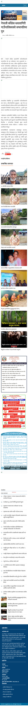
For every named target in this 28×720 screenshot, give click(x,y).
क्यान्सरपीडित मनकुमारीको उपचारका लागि (11, 268)
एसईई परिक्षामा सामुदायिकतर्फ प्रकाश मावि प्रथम (15, 553)
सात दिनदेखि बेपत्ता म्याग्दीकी (8, 207)
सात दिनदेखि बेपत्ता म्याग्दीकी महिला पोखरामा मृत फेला (14, 572)
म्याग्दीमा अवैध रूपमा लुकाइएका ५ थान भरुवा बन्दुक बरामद (17, 605)
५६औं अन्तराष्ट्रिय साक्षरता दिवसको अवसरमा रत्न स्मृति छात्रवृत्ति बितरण (15, 516)
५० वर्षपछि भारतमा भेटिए (7, 186)
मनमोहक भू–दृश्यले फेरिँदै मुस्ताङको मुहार (13, 502)
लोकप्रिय (3, 490)
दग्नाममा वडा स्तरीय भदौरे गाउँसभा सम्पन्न (13, 511)
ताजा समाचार (4, 493)
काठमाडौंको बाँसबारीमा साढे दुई (8, 227)
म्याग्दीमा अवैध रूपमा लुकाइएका (9, 329)
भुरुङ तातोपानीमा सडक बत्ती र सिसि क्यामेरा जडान (14, 522)
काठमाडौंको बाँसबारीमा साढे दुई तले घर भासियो (14, 576)
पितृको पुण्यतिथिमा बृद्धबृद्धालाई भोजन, (10, 309)
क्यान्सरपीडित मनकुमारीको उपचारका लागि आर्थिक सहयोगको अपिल (13, 587)
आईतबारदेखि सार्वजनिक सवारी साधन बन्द (13, 544)
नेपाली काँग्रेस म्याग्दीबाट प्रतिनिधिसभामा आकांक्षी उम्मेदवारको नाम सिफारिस (13, 528)
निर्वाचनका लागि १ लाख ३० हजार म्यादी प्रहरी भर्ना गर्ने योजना (14, 539)
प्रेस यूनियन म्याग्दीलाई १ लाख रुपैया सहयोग (14, 557)
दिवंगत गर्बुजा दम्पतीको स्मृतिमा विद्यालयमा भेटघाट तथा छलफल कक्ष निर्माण (16, 618)
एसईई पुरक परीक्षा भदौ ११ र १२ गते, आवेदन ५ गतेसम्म (14, 549)
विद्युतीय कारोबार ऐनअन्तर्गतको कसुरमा (10, 350)
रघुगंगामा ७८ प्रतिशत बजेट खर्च (10, 561)
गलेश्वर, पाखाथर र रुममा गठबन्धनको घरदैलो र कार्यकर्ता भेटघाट (14, 497)
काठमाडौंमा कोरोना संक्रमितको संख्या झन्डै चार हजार (14, 533)
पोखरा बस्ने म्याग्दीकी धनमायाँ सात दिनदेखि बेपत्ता (13, 581)
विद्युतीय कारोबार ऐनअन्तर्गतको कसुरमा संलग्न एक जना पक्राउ (15, 611)
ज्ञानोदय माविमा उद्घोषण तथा (8, 288)
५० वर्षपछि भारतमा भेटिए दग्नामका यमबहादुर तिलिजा (14, 566)
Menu (25, 5)
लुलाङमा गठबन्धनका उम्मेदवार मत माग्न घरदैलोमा (12, 507)
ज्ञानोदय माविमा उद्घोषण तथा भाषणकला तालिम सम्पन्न (15, 593)
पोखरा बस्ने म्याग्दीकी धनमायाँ (8, 247)
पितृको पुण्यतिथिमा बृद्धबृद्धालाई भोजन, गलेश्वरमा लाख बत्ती (17, 598)
